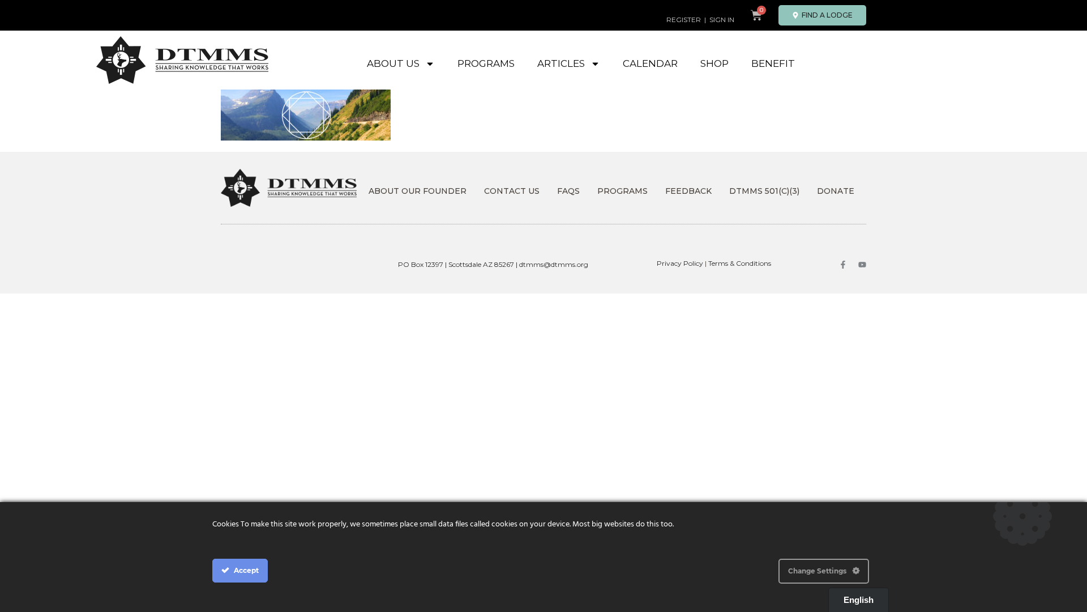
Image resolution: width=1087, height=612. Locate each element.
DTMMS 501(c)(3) (764, 191)
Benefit (773, 63)
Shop (714, 63)
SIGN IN (721, 19)
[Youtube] (862, 265)
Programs (486, 63)
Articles (561, 63)
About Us (393, 63)
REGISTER (683, 19)
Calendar (650, 63)
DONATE (835, 191)
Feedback (688, 191)
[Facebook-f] (843, 265)
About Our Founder (418, 191)
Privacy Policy (680, 263)
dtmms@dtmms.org (553, 264)
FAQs (568, 191)
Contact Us (512, 191)
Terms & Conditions (739, 263)
